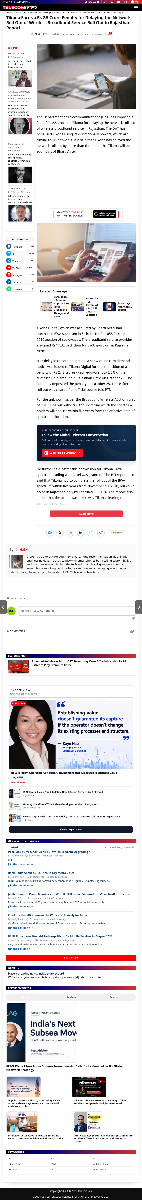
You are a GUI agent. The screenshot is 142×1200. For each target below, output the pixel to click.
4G (94, 1158)
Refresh (15, 847)
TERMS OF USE (81, 1196)
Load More (71, 957)
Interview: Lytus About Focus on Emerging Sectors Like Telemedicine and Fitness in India (35, 1137)
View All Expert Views (71, 829)
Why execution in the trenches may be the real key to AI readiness (20, 199)
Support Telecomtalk (18, 2)
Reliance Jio (14, 1169)
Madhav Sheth (17, 143)
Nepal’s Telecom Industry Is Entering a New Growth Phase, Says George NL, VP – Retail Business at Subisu (34, 1103)
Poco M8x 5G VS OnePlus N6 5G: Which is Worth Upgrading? (49, 852)
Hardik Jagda (16, 53)
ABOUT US (38, 1196)
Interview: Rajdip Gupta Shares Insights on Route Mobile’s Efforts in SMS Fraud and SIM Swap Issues (103, 1138)
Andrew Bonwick (19, 91)
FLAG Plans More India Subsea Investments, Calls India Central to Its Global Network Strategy (64, 1068)
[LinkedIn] (80, 532)
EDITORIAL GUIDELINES (59, 1196)
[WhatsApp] (90, 532)
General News (100, 1169)
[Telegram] (100, 532)
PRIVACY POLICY (99, 1196)
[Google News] (117, 532)
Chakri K (39, 34)
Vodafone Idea (100, 1163)
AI (52, 1169)
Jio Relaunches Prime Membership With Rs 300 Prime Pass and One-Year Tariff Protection (69, 894)
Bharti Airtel (15, 1163)
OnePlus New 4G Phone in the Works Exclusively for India (47, 915)
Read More (86, 513)
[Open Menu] (135, 7)
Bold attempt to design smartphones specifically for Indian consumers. (20, 159)
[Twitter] (60, 532)
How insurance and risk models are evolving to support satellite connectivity (18, 110)
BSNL (53, 1163)
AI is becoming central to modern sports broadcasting (19, 64)
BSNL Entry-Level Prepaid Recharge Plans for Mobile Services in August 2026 (60, 936)
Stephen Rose (16, 188)
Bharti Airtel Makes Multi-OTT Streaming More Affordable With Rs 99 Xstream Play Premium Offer (79, 663)
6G (10, 1158)
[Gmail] (70, 532)
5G (52, 1158)
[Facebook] (49, 532)
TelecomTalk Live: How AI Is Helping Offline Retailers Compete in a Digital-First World (100, 1102)
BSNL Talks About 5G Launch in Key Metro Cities (41, 873)
